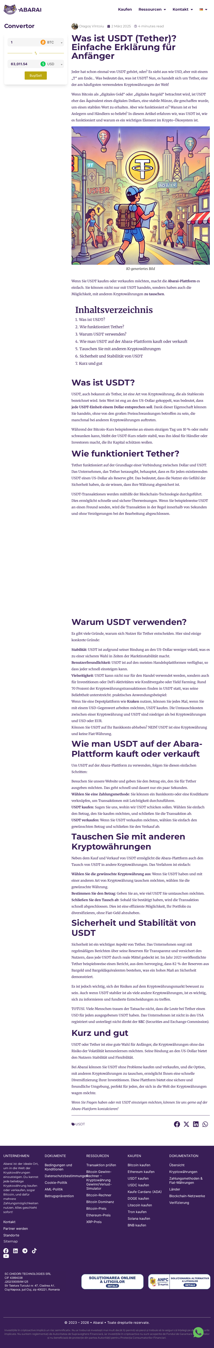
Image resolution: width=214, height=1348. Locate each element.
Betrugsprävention (59, 1196)
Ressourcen (150, 9)
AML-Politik (54, 1189)
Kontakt (181, 9)
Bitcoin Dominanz (100, 1202)
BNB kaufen (137, 1225)
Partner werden (15, 1228)
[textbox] (51, 42)
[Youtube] (6, 1256)
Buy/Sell (36, 76)
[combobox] (51, 42)
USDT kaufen (138, 1178)
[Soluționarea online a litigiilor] (112, 1281)
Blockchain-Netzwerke (187, 1196)
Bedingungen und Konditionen (58, 1167)
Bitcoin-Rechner (98, 1195)
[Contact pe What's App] (198, 1332)
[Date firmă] (34, 1281)
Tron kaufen (137, 1212)
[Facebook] (6, 1250)
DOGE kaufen (138, 1198)
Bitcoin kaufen (139, 1165)
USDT (121, 72)
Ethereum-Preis (98, 1215)
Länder (174, 1189)
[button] (177, 1124)
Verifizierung (179, 1202)
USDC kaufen (138, 1185)
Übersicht (177, 1165)
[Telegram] (24, 1250)
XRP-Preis (94, 1222)
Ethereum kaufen (141, 1172)
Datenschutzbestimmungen (63, 1176)
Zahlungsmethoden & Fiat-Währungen (186, 1180)
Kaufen (125, 9)
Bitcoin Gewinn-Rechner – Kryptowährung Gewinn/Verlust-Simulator (99, 1180)
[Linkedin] (15, 1250)
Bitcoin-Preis (96, 1208)
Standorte (11, 1235)
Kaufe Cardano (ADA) (145, 1192)
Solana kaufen (139, 1218)
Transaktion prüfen (101, 1165)
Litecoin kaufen (140, 1205)
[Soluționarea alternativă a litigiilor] (179, 1281)
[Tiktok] (34, 1250)
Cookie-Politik (56, 1182)
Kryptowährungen (183, 1172)
